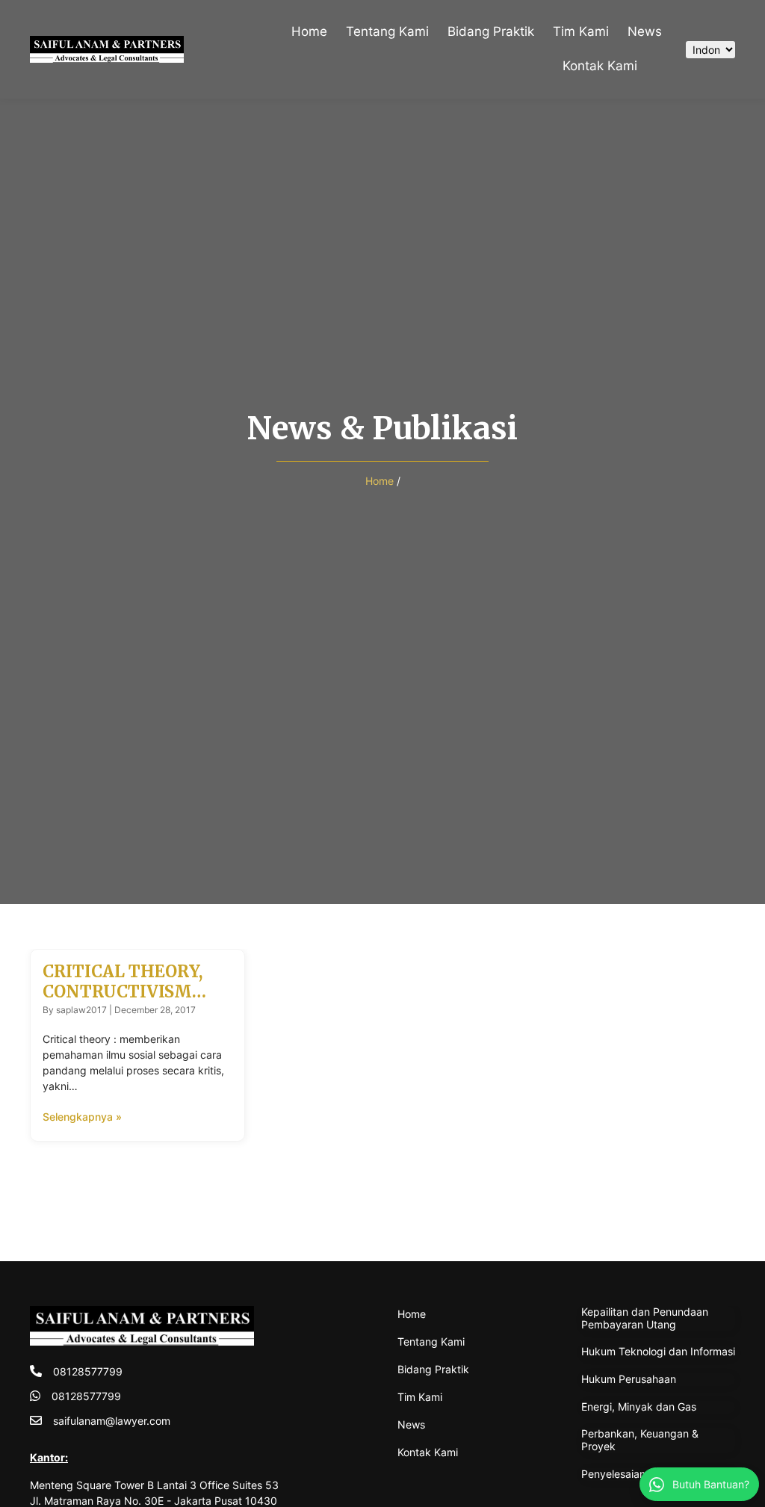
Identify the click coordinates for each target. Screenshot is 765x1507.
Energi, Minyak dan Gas (638, 1406)
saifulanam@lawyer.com (111, 1420)
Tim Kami (581, 31)
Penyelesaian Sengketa (638, 1473)
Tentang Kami (387, 31)
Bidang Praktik (490, 31)
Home (309, 31)
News (645, 31)
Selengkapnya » (82, 1116)
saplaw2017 (81, 1009)
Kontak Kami (600, 65)
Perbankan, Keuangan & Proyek (640, 1439)
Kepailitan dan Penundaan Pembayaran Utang (644, 1318)
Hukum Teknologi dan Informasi (658, 1351)
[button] (659, 66)
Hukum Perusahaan (628, 1379)
